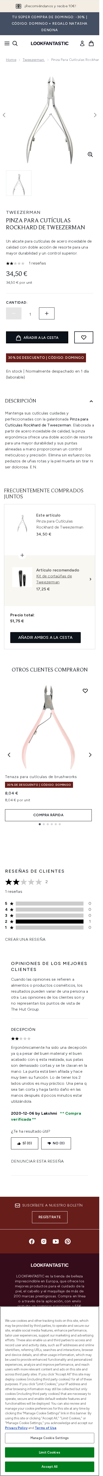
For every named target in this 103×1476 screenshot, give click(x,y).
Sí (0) (27, 1143)
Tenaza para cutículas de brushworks (41, 776)
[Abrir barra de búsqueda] (15, 43)
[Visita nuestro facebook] (32, 1241)
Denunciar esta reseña (37, 1161)
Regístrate (49, 1217)
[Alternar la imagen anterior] (4, 115)
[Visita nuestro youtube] (56, 1241)
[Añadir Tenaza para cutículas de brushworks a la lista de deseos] (85, 691)
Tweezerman (23, 212)
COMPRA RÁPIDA (48, 815)
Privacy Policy (16, 1428)
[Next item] (90, 755)
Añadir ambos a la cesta (45, 637)
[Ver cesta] (91, 43)
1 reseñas (37, 263)
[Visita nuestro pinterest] (68, 1241)
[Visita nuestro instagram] (44, 1241)
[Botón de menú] (5, 43)
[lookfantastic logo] (49, 43)
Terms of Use (45, 1428)
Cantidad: (17, 302)
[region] (49, 1391)
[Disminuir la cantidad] (14, 313)
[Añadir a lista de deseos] (83, 337)
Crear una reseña (25, 939)
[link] (82, 43)
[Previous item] (9, 755)
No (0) (58, 1143)
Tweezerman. (34, 60)
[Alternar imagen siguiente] (95, 115)
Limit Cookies (49, 1452)
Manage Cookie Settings (49, 1438)
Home (11, 60)
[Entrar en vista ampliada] (90, 154)
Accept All (50, 1467)
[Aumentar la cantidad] (46, 313)
